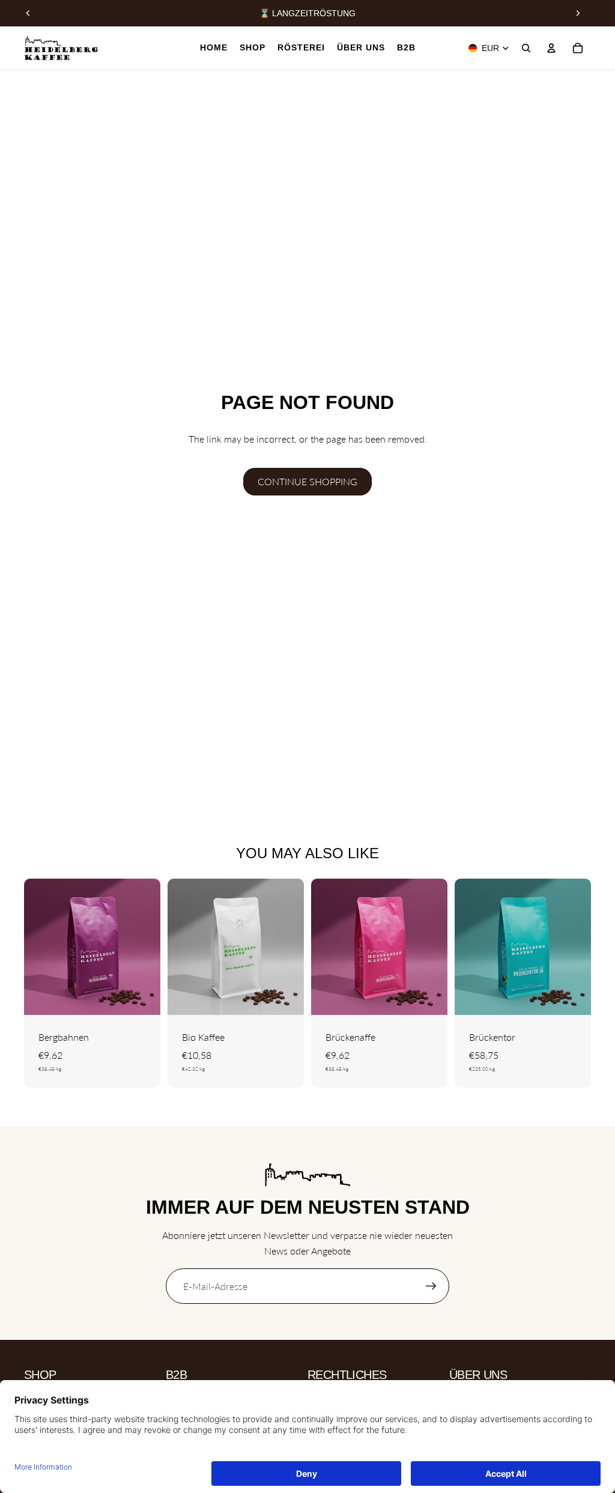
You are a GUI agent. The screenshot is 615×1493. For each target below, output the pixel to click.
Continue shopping (307, 481)
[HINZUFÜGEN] (572, 996)
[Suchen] (526, 48)
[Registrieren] (431, 1286)
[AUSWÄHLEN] (142, 996)
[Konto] (551, 48)
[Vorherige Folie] (28, 13)
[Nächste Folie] (578, 13)
